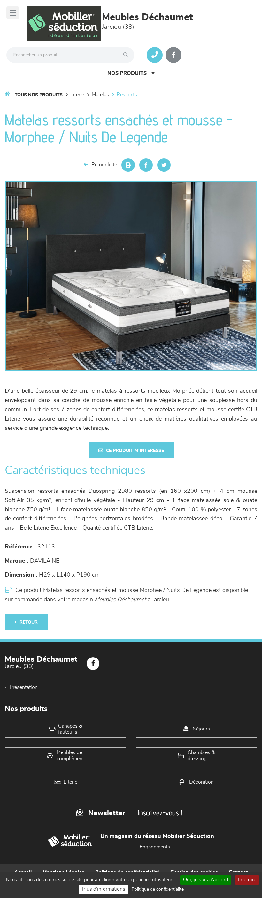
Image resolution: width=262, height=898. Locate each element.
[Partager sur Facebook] (146, 165)
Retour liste (104, 164)
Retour (28, 622)
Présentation (24, 687)
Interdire (247, 879)
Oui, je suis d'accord (205, 879)
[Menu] (12, 12)
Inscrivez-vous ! (160, 812)
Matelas (100, 94)
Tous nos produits (39, 95)
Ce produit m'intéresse (135, 450)
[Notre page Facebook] (173, 55)
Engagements (155, 846)
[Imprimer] (128, 165)
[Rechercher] (127, 55)
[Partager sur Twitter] (164, 165)
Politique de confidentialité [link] (158, 889)
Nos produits (127, 73)
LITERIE (77, 94)
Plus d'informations (103, 889)
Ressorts (127, 94)
